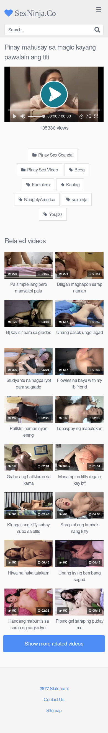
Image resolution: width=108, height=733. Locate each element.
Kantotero (40, 184)
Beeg (79, 169)
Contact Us (54, 699)
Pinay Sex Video (42, 169)
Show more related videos (54, 643)
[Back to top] (98, 720)
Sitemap (54, 710)
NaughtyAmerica (39, 199)
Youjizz (55, 214)
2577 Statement (54, 688)
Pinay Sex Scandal (55, 155)
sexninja (79, 199)
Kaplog (72, 184)
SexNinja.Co (34, 13)
